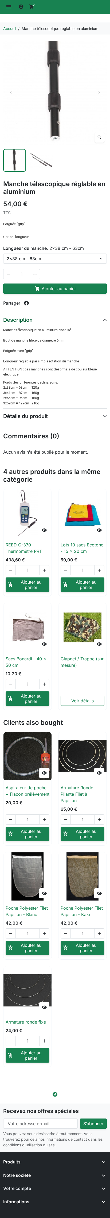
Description (18, 320)
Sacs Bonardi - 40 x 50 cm (26, 662)
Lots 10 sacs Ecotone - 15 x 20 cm (82, 548)
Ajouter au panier (55, 288)
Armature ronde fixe (26, 1022)
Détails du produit (25, 416)
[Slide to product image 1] (14, 160)
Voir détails (82, 700)
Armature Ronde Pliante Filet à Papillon (77, 794)
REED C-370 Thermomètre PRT (24, 548)
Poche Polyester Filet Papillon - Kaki (82, 911)
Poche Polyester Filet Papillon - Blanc (27, 911)
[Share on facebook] (26, 303)
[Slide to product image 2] (41, 160)
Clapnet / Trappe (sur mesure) (82, 662)
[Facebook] (55, 1094)
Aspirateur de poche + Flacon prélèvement (27, 791)
